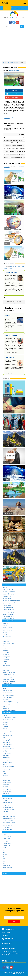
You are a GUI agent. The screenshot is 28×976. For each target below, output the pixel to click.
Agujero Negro (6, 641)
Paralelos (5, 694)
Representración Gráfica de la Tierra (11, 703)
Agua (4, 852)
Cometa (4, 663)
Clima (4, 733)
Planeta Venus (6, 658)
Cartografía (5, 699)
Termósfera (5, 726)
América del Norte (7, 836)
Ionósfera (5, 728)
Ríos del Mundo (6, 865)
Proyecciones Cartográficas (9, 710)
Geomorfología (6, 746)
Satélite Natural (6, 665)
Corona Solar (6, 652)
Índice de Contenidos (7, 934)
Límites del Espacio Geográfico (10, 602)
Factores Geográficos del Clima (10, 739)
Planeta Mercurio (7, 656)
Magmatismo (6, 793)
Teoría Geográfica (7, 596)
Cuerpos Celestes (7, 636)
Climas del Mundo (7, 741)
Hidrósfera (5, 851)
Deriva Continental (7, 768)
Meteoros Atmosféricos (8, 731)
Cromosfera (5, 650)
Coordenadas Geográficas (9, 695)
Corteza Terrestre (7, 753)
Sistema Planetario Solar (8, 643)
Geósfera (5, 751)
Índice (4, 62)
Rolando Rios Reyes (14, 70)
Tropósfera (5, 721)
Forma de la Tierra (7, 676)
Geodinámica (6, 760)
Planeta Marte (6, 659)
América (4, 834)
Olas (4, 858)
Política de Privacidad (7, 942)
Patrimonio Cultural (7, 829)
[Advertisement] (14, 44)
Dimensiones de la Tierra (8, 674)
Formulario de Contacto (7, 945)
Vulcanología (6, 784)
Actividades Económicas (8, 806)
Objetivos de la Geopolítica (9, 816)
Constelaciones (6, 639)
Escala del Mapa (6, 708)
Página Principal (6, 932)
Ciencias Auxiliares (7, 605)
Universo (5, 625)
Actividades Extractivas (8, 807)
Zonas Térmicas (6, 742)
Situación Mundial (7, 824)
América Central (6, 838)
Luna (4, 667)
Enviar (14, 921)
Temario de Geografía (8, 589)
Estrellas (5, 638)
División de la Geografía (8, 603)
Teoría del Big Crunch (8, 629)
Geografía (10, 62)
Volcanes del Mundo (7, 791)
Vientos (4, 737)
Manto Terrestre (6, 755)
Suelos (4, 773)
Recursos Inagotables (8, 869)
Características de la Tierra (9, 672)
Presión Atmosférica (7, 744)
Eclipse (4, 668)
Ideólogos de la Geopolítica (9, 818)
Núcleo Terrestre (6, 757)
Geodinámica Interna (7, 762)
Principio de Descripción (11, 303)
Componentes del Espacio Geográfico (11, 600)
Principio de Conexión (8, 611)
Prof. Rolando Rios (19, 8)
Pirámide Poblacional (7, 802)
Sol (3, 645)
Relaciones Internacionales (9, 822)
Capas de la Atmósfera (8, 719)
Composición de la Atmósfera (9, 717)
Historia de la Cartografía (8, 701)
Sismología (5, 775)
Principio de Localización (8, 609)
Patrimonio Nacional (7, 825)
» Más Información (9, 294)
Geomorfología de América (9, 842)
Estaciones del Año (7, 683)
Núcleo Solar (6, 647)
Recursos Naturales (7, 867)
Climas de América (7, 845)
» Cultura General (9, 373)
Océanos (5, 854)
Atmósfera (5, 715)
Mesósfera (5, 724)
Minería (4, 813)
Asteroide (5, 661)
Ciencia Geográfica (7, 593)
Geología (5, 750)
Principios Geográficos (8, 607)
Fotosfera (5, 649)
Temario (16, 62)
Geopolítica (5, 815)
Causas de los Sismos (8, 779)
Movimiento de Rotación (8, 679)
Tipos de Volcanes (7, 789)
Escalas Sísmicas (7, 782)
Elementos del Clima (7, 735)
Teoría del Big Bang (7, 627)
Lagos (4, 861)
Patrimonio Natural (7, 827)
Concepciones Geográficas (9, 618)
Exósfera (5, 730)
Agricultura (5, 811)
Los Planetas (6, 654)
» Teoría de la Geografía (11, 352)
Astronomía (5, 623)
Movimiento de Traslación (9, 681)
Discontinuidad (6, 759)
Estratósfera (5, 722)
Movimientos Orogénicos (8, 766)
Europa (4, 847)
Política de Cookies (6, 943)
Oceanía (5, 849)
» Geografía (8, 331)
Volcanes (5, 788)
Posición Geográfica (7, 697)
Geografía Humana (7, 798)
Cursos (4, 2)
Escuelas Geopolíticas (8, 820)
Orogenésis (5, 764)
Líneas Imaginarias (7, 690)
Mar (3, 856)
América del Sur (6, 840)
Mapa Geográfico (7, 704)
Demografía (5, 800)
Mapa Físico (5, 706)
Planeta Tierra (6, 670)
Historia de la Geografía (8, 594)
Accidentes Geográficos (8, 748)
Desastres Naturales (7, 870)
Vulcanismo (5, 786)
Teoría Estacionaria (7, 630)
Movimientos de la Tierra (8, 678)
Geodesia (5, 688)
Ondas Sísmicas (6, 780)
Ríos (4, 863)
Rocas (4, 771)
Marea (4, 860)
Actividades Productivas (8, 809)
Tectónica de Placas (7, 770)
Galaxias (5, 632)
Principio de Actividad (8, 614)
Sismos (4, 777)
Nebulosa (5, 634)
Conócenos (5, 935)
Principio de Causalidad (8, 613)
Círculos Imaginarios (7, 692)
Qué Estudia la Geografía (9, 591)
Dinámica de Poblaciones (8, 804)
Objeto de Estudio (7, 598)
